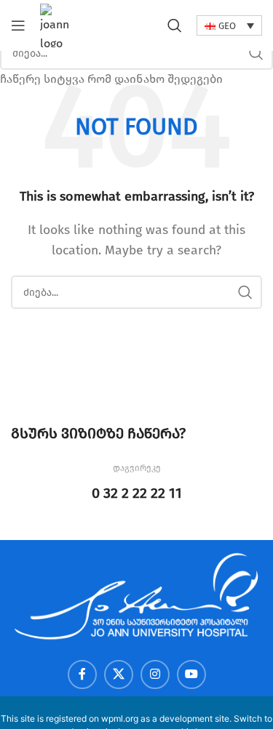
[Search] (174, 25)
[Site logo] (57, 24)
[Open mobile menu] (18, 25)
